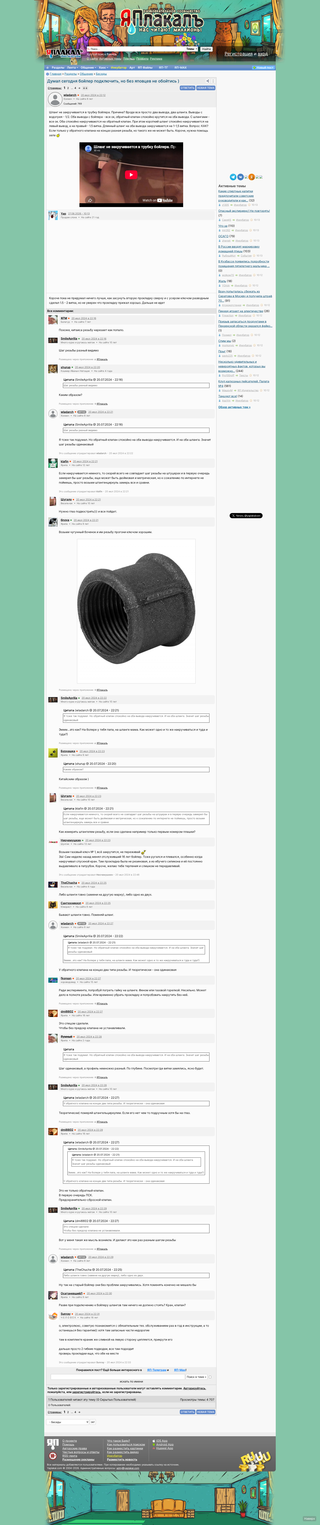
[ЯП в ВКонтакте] (240, 176)
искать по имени (131, 1381)
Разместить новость (122, 1459)
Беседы (101, 74)
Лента (71, 67)
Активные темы (110, 58)
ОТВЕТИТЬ (187, 87)
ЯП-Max (180, 1370)
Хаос (102, 67)
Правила (142, 58)
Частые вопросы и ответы (80, 1452)
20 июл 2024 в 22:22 (94, 697)
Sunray (66, 1314)
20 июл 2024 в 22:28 (89, 1036)
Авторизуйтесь (194, 1388)
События (246, 255)
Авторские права (74, 1448)
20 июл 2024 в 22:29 (90, 1129)
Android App (165, 1444)
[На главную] (47, 67)
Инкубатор (119, 67)
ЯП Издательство (248, 390)
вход (263, 53)
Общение (87, 67)
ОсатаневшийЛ (71, 1293)
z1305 (225, 204)
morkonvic (228, 345)
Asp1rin (226, 400)
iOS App (162, 1441)
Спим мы (224, 341)
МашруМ (227, 390)
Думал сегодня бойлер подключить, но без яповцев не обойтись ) (113, 81)
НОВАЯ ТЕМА (205, 87)
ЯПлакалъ (102, 359)
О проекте (69, 1441)
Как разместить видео (123, 1452)
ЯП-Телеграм (156, 1370)
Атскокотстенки (231, 305)
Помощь (129, 58)
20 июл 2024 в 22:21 (100, 411)
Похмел (226, 334)
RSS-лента (69, 1456)
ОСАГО (223, 236)
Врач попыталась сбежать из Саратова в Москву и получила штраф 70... (245, 296)
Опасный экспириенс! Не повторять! (244, 211)
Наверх (309, 1518)
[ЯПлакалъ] (64, 53)
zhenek (226, 240)
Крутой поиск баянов (102, 54)
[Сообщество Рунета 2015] (255, 1461)
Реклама (156, 58)
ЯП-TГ (163, 67)
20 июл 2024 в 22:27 (100, 923)
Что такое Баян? (118, 1441)
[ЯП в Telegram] (233, 176)
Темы (190, 49)
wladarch (70, 95)
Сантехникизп (71, 903)
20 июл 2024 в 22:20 (87, 367)
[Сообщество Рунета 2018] (244, 1461)
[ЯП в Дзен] (246, 176)
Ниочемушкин (71, 840)
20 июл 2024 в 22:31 (87, 1313)
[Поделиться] (208, 81)
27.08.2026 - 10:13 (79, 213)
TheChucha (69, 882)
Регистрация (239, 53)
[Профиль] (55, 99)
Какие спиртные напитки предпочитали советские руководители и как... (236, 195)
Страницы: (55, 88)
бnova (65, 520)
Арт (132, 67)
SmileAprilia (69, 338)
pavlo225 (227, 355)
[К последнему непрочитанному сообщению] (85, 88)
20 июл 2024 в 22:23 (92, 751)
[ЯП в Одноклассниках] (251, 176)
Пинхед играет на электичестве (240, 311)
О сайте (92, 58)
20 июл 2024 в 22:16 (83, 318)
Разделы (58, 67)
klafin (65, 461)
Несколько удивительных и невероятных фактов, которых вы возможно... (241, 366)
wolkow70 (228, 275)
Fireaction (228, 315)
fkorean (66, 978)
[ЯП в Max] (260, 176)
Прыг (222, 351)
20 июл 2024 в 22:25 (93, 882)
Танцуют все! (227, 396)
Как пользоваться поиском (126, 1444)
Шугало (66, 499)
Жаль (222, 281)
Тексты (243, 375)
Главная (55, 74)
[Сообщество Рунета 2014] (266, 1461)
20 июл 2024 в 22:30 (99, 1293)
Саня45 (226, 219)
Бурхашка (68, 751)
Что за (222, 226)
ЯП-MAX (180, 67)
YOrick (226, 285)
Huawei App (164, 1448)
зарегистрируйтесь (86, 1392)
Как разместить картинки (125, 1448)
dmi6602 (67, 1011)
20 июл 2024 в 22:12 (93, 95)
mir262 (226, 230)
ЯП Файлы (145, 67)
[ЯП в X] (257, 176)
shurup (66, 367)
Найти (206, 49)
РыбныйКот (229, 255)
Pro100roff (228, 375)
